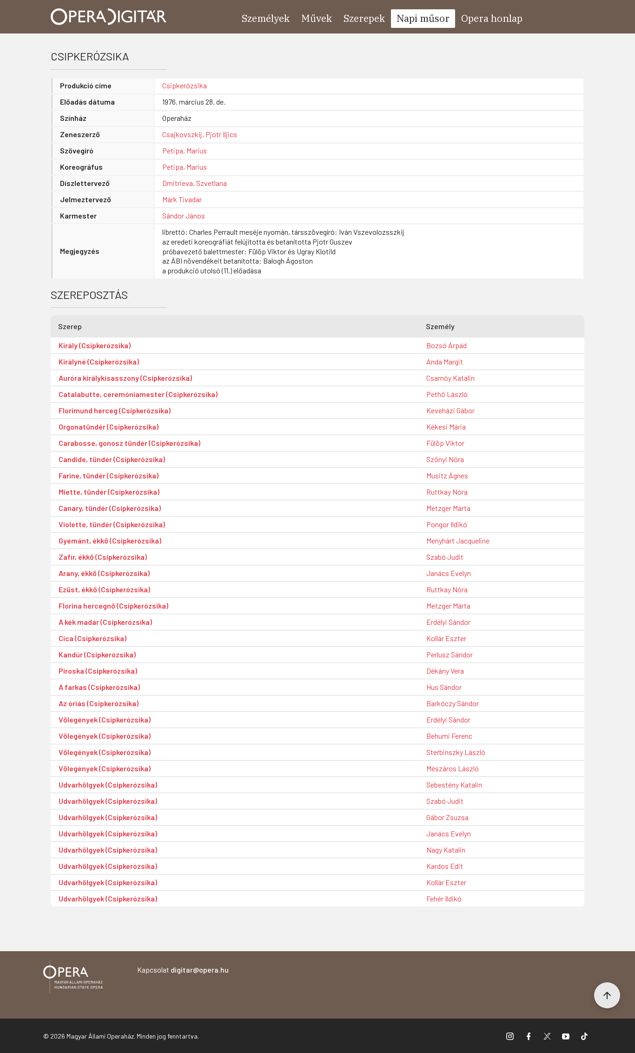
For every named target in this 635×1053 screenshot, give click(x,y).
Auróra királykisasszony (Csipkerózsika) (125, 377)
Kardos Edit (444, 865)
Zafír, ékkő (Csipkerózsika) (103, 556)
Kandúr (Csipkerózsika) (97, 654)
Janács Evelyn (448, 573)
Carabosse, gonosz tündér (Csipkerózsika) (129, 442)
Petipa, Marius (184, 150)
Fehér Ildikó (444, 898)
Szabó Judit (444, 556)
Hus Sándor (444, 686)
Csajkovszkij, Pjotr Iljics (199, 134)
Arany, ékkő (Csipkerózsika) (104, 573)
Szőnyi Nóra (445, 459)
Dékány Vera (445, 670)
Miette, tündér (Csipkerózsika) (109, 491)
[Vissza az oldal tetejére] (607, 995)
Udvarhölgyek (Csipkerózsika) (108, 784)
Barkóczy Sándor (452, 703)
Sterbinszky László (455, 752)
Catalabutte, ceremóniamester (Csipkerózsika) (138, 394)
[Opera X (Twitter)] (547, 1036)
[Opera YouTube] (565, 1036)
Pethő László (447, 394)
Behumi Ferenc (449, 735)
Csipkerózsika (184, 85)
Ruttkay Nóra (447, 491)
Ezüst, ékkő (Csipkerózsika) (104, 589)
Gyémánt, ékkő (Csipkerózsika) (110, 540)
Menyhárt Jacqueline (457, 540)
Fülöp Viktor (445, 442)
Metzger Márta (448, 507)
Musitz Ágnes (447, 475)
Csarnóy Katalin (450, 377)
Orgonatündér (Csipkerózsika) (109, 426)
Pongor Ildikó (446, 524)
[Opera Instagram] (510, 1036)
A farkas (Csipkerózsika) (99, 686)
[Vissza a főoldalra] (73, 978)
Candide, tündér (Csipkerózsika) (112, 459)
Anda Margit (444, 361)
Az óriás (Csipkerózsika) (99, 703)
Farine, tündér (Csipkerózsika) (109, 475)
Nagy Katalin (445, 849)
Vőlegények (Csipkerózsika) (105, 719)
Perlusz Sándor (449, 654)
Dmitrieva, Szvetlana (194, 183)
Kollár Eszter (446, 638)
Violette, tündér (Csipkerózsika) (112, 524)
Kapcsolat (183, 969)
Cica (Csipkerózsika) (92, 638)
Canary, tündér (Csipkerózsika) (110, 507)
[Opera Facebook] (528, 1036)
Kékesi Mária (446, 426)
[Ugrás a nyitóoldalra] (109, 17)
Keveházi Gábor (450, 410)
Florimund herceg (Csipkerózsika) (115, 410)
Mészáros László (452, 768)
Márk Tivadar (182, 199)
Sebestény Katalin (454, 784)
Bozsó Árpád (446, 345)
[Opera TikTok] (584, 1036)
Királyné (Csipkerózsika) (99, 361)
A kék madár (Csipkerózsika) (105, 621)
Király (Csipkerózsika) (95, 345)
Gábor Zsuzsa (447, 817)
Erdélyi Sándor (448, 621)
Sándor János (183, 215)
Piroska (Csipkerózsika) (98, 670)
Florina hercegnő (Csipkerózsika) (113, 605)
